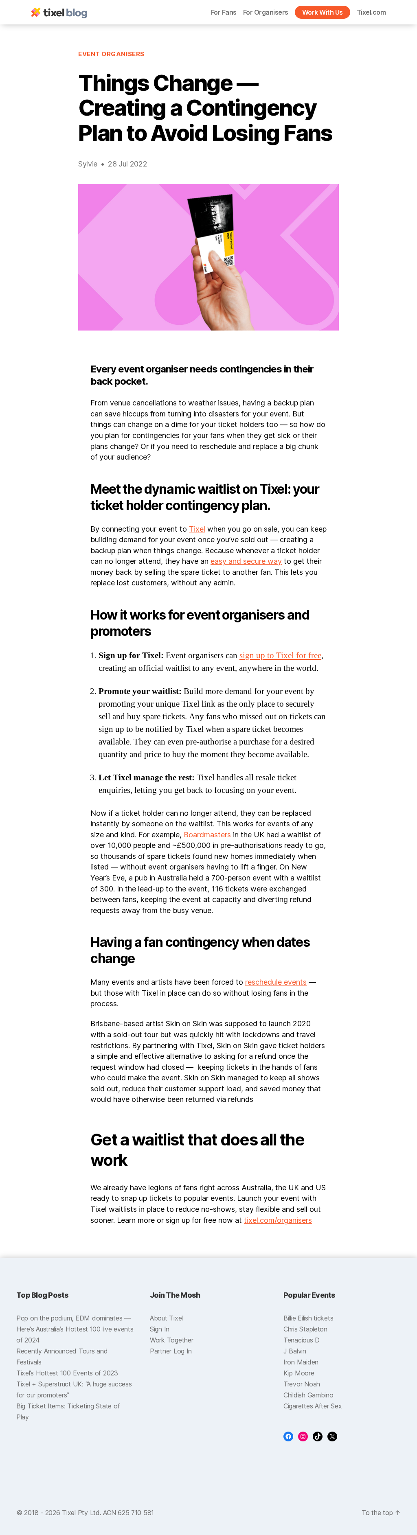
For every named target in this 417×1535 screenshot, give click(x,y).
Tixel (197, 529)
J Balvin (294, 1351)
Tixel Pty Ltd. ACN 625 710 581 (108, 1513)
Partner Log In (171, 1351)
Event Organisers (111, 54)
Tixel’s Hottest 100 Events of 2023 (67, 1373)
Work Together (171, 1340)
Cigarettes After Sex (312, 1406)
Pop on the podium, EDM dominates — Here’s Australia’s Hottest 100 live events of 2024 (75, 1329)
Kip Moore (298, 1373)
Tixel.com (371, 12)
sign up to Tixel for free (280, 655)
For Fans (224, 12)
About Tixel (166, 1318)
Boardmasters (207, 834)
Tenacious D (301, 1340)
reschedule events (276, 982)
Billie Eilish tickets (308, 1318)
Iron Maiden (300, 1362)
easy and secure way (246, 561)
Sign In (159, 1329)
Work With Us (322, 12)
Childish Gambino (308, 1395)
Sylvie (87, 164)
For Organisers (265, 12)
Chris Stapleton (305, 1329)
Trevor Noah (301, 1384)
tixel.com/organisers (278, 1220)
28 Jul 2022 (127, 164)
